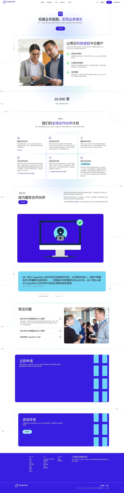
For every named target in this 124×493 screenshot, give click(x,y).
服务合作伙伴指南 (74, 201)
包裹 (30, 469)
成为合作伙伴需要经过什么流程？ (33, 319)
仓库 (30, 462)
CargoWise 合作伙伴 (48, 459)
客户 (56, 2)
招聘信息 (60, 460)
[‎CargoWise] (9, 2)
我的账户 (102, 2)
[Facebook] (103, 485)
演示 (109, 2)
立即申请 (60, 28)
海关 (30, 460)
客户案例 (45, 464)
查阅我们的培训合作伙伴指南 (58, 171)
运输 (30, 467)
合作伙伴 (62, 2)
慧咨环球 (60, 456)
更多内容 (19, 150)
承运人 (31, 471)
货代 (30, 459)
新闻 (44, 466)
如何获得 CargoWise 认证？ (31, 337)
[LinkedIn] (101, 485)
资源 (69, 2)
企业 (30, 466)
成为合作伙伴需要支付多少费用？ (33, 331)
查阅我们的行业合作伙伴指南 (27, 173)
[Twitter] (105, 485)
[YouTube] (108, 485)
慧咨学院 (45, 460)
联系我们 (27, 431)
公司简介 (42, 2)
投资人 (59, 459)
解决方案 (49, 2)
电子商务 (31, 464)
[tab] (43, 296)
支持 (44, 462)
